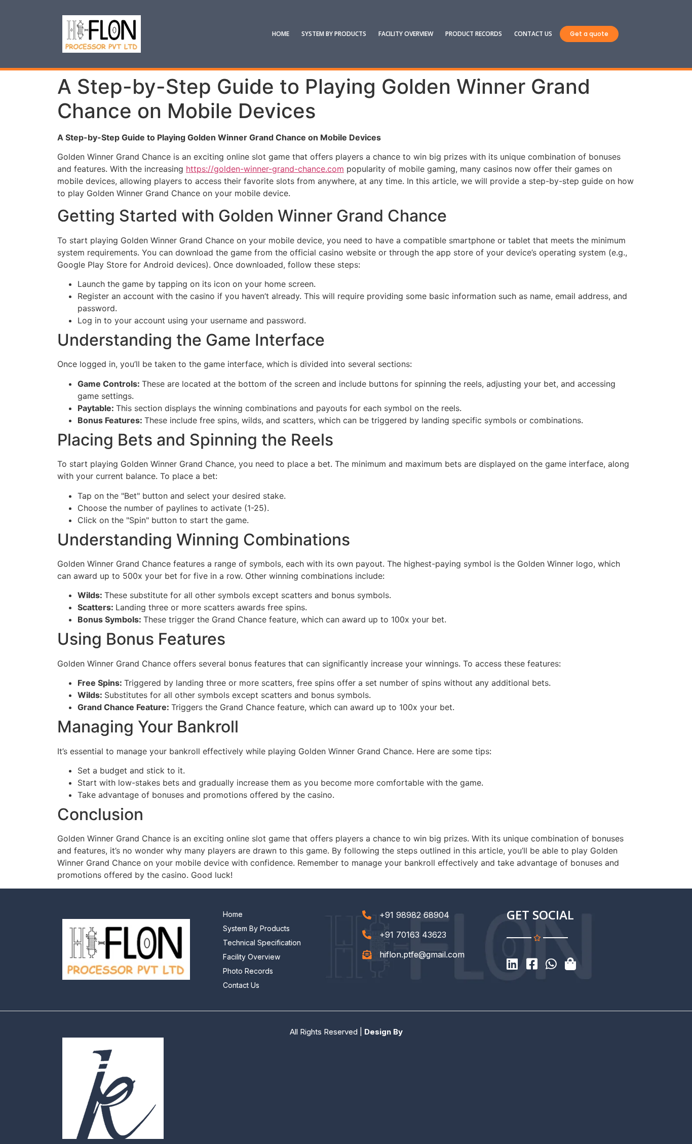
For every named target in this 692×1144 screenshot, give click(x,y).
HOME (280, 33)
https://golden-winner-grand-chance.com (265, 169)
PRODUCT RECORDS (473, 33)
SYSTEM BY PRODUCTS (333, 33)
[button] (589, 34)
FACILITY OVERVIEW (405, 33)
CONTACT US (533, 33)
